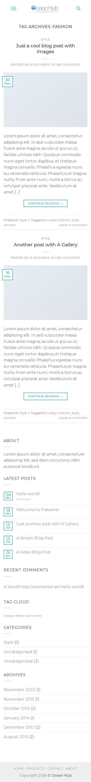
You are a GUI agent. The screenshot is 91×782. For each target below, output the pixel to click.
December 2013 (19, 727)
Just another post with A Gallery (47, 524)
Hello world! (28, 494)
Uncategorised (18, 652)
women (10, 225)
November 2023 (19, 689)
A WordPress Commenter (28, 586)
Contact (55, 768)
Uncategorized (18, 661)
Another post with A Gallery (45, 244)
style (75, 220)
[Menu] (14, 8)
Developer (71, 64)
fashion (64, 220)
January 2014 (16, 718)
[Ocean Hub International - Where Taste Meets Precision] (46, 8)
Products (35, 768)
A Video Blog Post (33, 552)
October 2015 (17, 708)
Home (19, 768)
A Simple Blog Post (34, 538)
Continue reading (46, 203)
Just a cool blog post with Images (45, 49)
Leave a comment (72, 225)
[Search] (78, 8)
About (71, 768)
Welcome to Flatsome (37, 509)
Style (45, 39)
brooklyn (51, 220)
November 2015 (19, 699)
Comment (23, 499)
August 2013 (16, 736)
